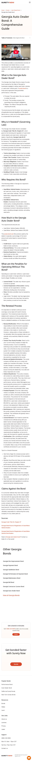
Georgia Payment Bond (10, 565)
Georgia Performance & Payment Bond (15, 574)
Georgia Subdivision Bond (11, 570)
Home (2, 10)
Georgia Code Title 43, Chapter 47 (11, 522)
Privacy (3, 726)
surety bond (22, 88)
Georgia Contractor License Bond (13, 586)
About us (4, 719)
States (3, 707)
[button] (29, 758)
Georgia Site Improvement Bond (13, 561)
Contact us (4, 748)
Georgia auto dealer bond (13, 537)
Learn (3, 710)
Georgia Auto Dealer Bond (11, 591)
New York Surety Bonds (8, 694)
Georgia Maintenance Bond (11, 578)
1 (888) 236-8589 (10, 628)
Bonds (7, 10)
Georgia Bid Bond (8, 582)
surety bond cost (8, 234)
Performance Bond (6, 684)
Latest (3, 729)
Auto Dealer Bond (15, 10)
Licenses (3, 722)
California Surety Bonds (8, 691)
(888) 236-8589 (6, 738)
